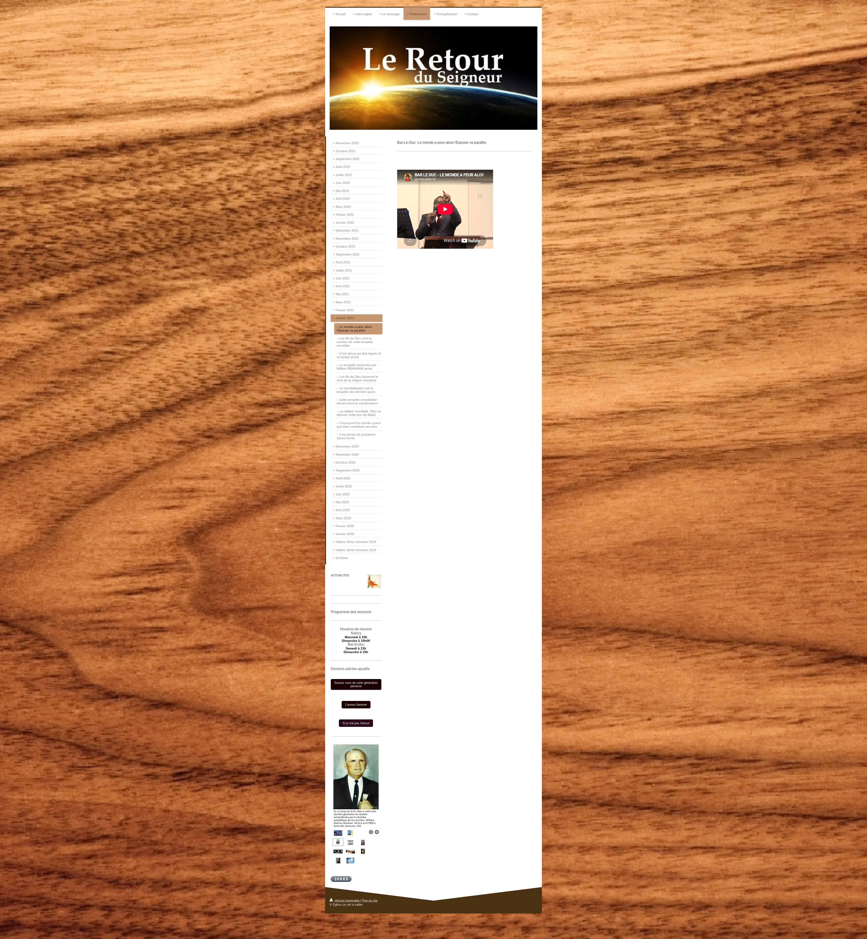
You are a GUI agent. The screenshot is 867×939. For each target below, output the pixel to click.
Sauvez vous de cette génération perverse (356, 684)
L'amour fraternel (356, 704)
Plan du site (370, 900)
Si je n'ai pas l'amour (356, 723)
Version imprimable (347, 900)
